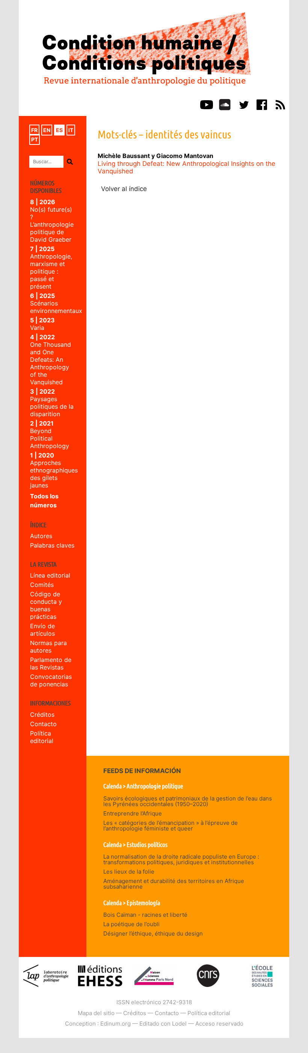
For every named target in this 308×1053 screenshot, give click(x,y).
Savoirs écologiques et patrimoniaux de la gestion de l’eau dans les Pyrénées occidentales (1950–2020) (187, 801)
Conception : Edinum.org (98, 1023)
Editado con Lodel (163, 1023)
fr (34, 130)
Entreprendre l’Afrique (132, 813)
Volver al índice (124, 189)
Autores (41, 536)
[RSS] (280, 104)
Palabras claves (52, 545)
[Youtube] (206, 104)
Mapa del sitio (96, 1013)
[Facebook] (262, 104)
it (70, 130)
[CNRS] (208, 975)
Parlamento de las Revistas (50, 663)
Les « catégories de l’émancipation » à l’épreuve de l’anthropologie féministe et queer (170, 825)
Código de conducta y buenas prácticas (46, 605)
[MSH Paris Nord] (153, 975)
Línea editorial (50, 575)
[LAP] (45, 975)
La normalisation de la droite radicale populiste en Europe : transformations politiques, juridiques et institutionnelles (181, 859)
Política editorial (41, 737)
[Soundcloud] (225, 104)
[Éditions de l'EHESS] (99, 975)
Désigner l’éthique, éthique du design (153, 933)
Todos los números (44, 500)
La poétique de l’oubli (131, 924)
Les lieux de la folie (128, 871)
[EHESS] (262, 975)
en (46, 130)
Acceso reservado (219, 1023)
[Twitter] (243, 104)
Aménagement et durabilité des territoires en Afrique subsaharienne (173, 883)
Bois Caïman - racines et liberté (145, 914)
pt (34, 139)
